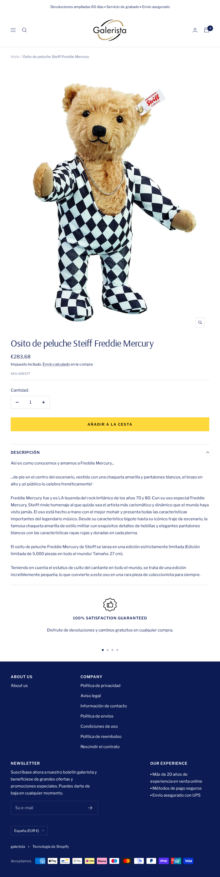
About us (19, 685)
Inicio (15, 56)
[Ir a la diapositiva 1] (103, 650)
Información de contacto (103, 706)
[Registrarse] (90, 808)
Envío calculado (56, 364)
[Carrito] (206, 30)
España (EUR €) (26, 830)
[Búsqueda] (24, 30)
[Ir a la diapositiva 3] (112, 650)
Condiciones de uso (99, 726)
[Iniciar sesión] (195, 30)
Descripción (25, 452)
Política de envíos (96, 716)
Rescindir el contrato (100, 746)
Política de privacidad (100, 685)
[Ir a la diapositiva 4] (117, 650)
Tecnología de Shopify (50, 846)
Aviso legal (90, 695)
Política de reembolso (101, 736)
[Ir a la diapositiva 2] (107, 650)
